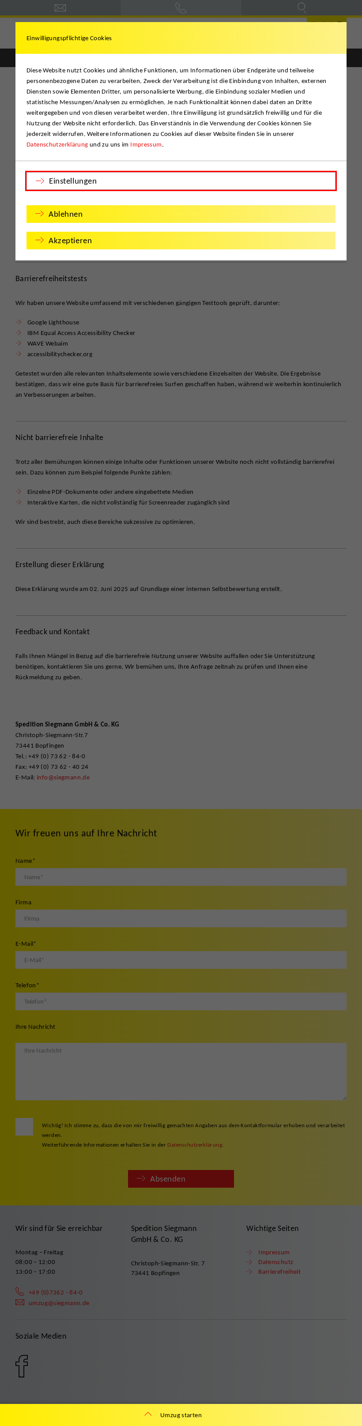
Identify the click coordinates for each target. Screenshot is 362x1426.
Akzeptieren (70, 240)
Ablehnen (66, 214)
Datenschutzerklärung (57, 144)
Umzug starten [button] (181, 1415)
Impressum (146, 144)
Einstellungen (73, 181)
